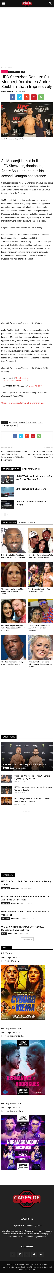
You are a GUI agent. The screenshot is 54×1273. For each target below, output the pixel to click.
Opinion (5, 495)
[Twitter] (34, 1254)
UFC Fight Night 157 (9, 425)
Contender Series (5, 507)
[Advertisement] (27, 35)
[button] (50, 3)
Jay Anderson (16, 918)
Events (4, 72)
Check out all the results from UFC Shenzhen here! (23, 403)
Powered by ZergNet (28, 522)
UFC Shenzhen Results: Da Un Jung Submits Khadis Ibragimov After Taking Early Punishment (14, 455)
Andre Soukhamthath (17, 422)
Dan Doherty (8, 91)
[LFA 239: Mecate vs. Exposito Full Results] (27, 756)
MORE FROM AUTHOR (31, 469)
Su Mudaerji (32, 422)
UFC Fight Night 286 (11, 1103)
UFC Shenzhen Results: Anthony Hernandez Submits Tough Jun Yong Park (40, 454)
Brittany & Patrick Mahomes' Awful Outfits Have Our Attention (39, 627)
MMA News (5, 483)
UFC (22, 72)
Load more (26, 939)
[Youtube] (41, 1254)
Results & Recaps (14, 72)
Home (3, 67)
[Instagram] (20, 1254)
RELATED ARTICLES (11, 469)
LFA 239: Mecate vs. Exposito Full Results (25, 764)
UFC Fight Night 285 (11, 1028)
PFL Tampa (6, 953)
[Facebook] (12, 1254)
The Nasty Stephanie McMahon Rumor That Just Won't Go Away (13, 591)
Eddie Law (15, 888)
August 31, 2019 (35, 386)
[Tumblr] (27, 1254)
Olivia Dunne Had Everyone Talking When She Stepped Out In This (40, 664)
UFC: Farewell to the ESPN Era (31, 489)
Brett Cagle (12, 933)
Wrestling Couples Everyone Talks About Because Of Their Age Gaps (13, 627)
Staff (12, 768)
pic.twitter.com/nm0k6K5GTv (15, 380)
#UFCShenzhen (21, 378)
